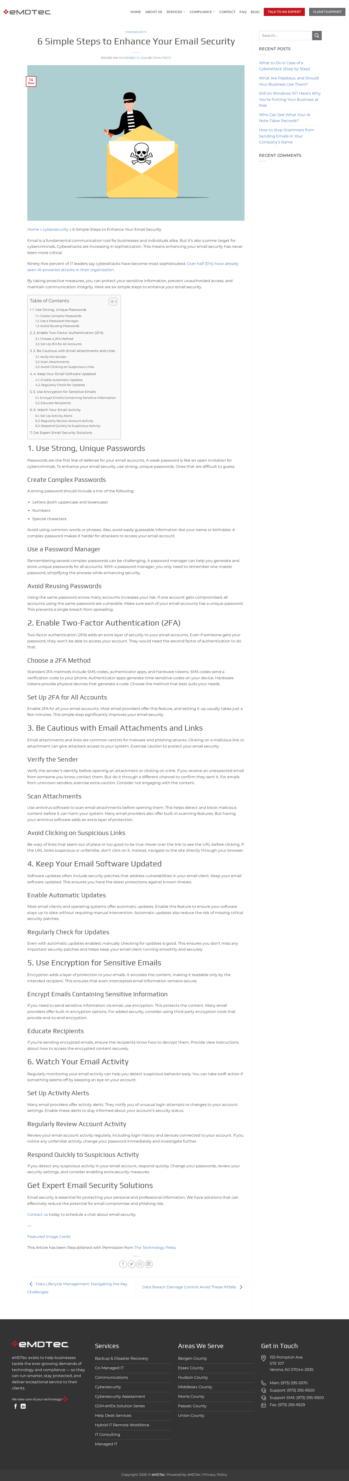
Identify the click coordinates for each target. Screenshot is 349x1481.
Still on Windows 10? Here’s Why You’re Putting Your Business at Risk (290, 99)
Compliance (201, 12)
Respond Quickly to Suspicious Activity (70, 426)
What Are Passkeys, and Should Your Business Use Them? (289, 81)
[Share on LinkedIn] (149, 1264)
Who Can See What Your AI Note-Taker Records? (285, 117)
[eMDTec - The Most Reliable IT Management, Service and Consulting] (27, 12)
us (45, 1214)
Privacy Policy (215, 1474)
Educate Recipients (56, 403)
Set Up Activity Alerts (56, 416)
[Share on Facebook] (123, 1264)
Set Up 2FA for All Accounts (61, 344)
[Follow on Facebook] (15, 1407)
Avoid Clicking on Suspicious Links (67, 367)
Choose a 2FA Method (56, 339)
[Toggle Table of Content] (110, 302)
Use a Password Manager (59, 321)
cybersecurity (135, 32)
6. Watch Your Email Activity (57, 410)
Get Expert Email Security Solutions (62, 432)
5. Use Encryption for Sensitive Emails (64, 392)
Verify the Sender (53, 357)
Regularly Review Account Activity (67, 421)
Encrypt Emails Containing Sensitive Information (78, 398)
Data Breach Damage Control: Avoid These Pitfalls (189, 1287)
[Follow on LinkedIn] (23, 1407)
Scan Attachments (55, 362)
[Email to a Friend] (140, 1264)
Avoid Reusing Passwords (59, 326)
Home (136, 12)
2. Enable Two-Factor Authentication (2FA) (68, 333)
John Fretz (162, 57)
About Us (153, 12)
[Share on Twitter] (132, 1264)
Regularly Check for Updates (63, 385)
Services (174, 12)
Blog (255, 12)
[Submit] (317, 35)
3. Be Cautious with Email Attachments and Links (74, 351)
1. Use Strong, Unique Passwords (59, 310)
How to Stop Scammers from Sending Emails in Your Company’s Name (286, 136)
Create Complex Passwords (60, 316)
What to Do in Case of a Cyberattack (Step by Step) (284, 66)
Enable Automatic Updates (62, 380)
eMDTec (194, 1474)
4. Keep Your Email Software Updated (64, 374)
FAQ (243, 12)
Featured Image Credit (49, 1236)
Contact (227, 12)
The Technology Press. (155, 1247)
